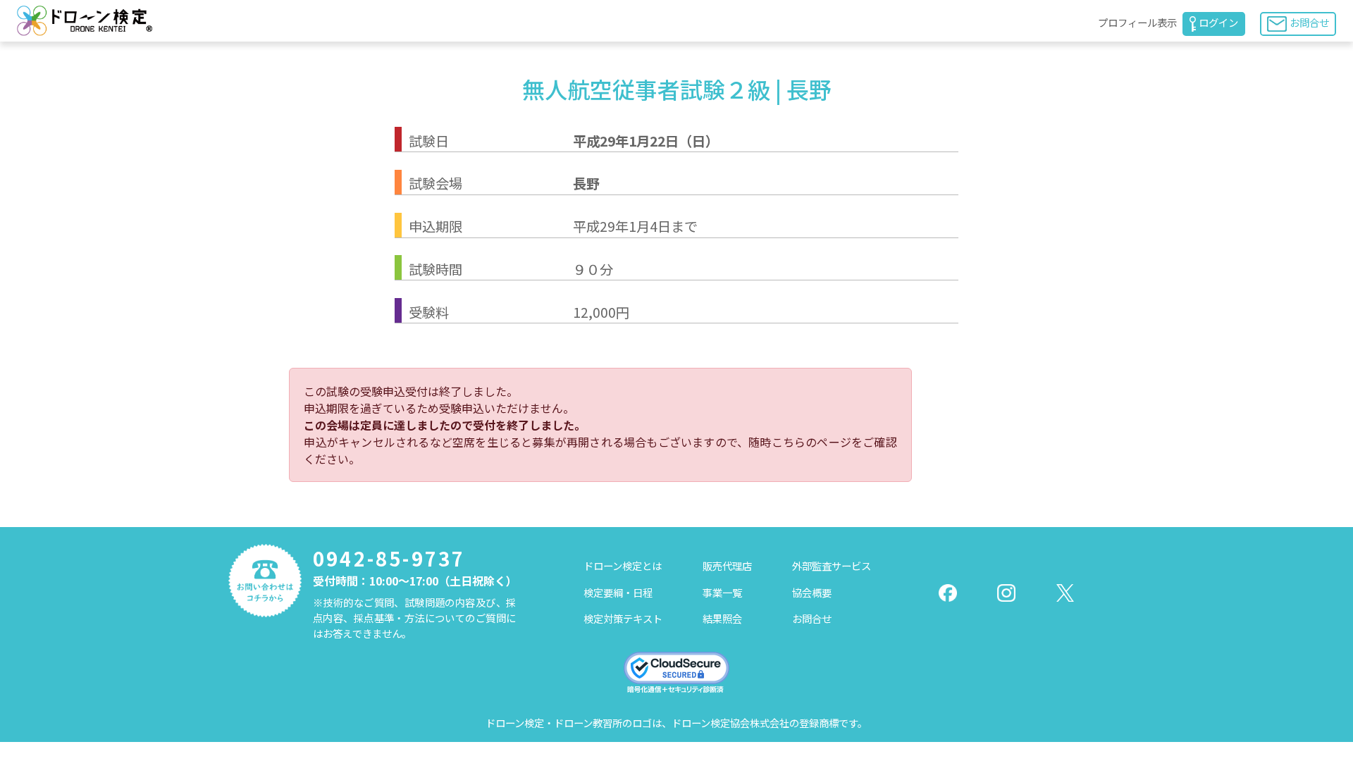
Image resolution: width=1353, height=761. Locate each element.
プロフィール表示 (1137, 22)
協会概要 (812, 592)
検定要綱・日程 (618, 592)
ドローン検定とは (622, 565)
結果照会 (722, 618)
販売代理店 (727, 565)
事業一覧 (722, 592)
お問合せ (1309, 22)
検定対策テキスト (622, 618)
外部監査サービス (831, 565)
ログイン (1218, 22)
